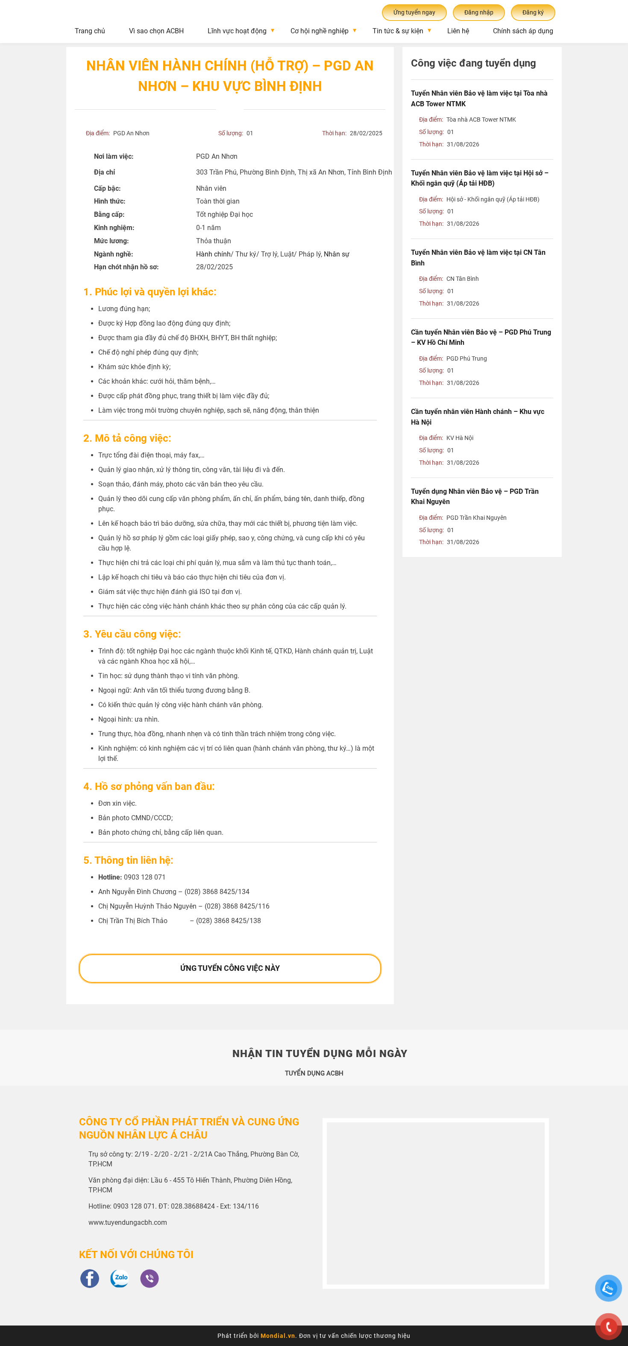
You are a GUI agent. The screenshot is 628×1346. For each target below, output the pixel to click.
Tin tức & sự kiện (398, 31)
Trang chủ (90, 31)
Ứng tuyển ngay (414, 12)
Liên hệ (458, 31)
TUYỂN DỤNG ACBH (314, 1073)
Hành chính (213, 254)
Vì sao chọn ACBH (156, 31)
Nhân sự (336, 254)
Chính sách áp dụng (523, 31)
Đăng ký (533, 12)
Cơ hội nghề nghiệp (320, 31)
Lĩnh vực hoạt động (237, 31)
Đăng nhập (478, 12)
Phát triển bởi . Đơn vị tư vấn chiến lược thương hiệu (314, 1335)
